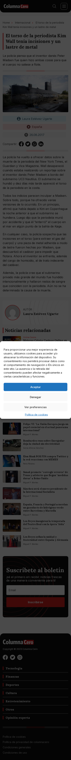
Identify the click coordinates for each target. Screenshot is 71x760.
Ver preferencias (35, 407)
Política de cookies (36, 414)
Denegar (35, 397)
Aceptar (35, 387)
